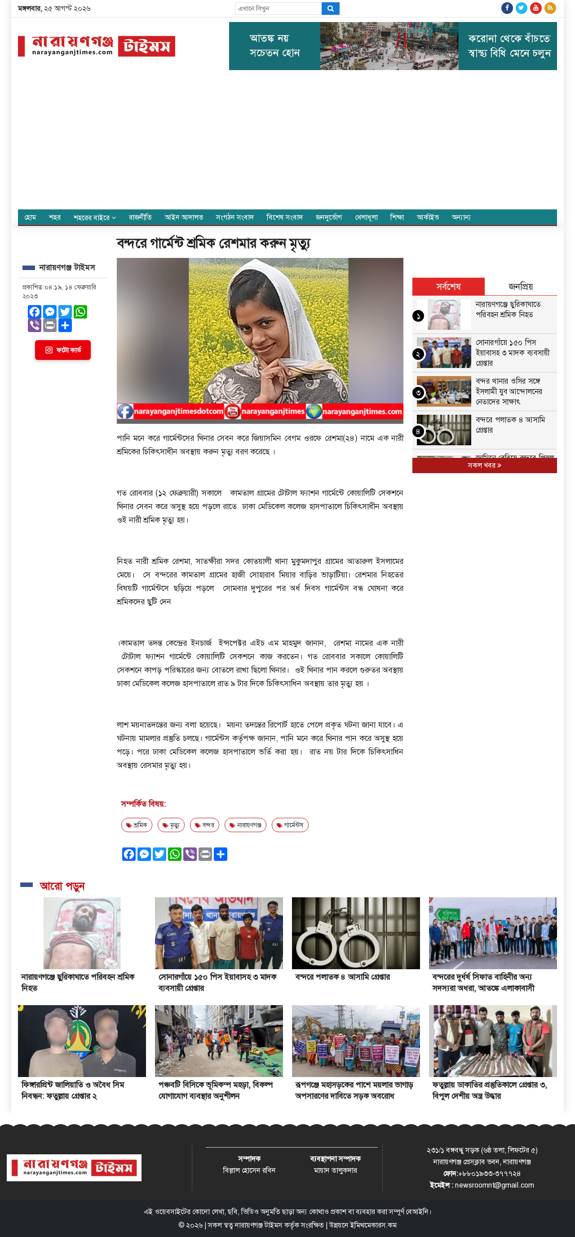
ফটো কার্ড (69, 350)
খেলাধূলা (366, 217)
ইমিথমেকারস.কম (373, 1225)
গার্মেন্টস (293, 825)
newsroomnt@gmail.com (494, 1185)
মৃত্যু (174, 825)
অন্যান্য (461, 217)
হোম (30, 217)
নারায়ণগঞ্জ (248, 825)
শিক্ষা (397, 217)
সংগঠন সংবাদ (235, 217)
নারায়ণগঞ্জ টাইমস (259, 1225)
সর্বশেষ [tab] (449, 287)
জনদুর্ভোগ (329, 217)
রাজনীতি (140, 217)
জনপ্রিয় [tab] (521, 287)
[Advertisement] (287, 142)
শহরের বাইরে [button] (92, 217)
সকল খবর (482, 465)
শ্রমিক (139, 825)
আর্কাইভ (428, 217)
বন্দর (207, 825)
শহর (55, 217)
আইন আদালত (184, 217)
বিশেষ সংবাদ (285, 217)
